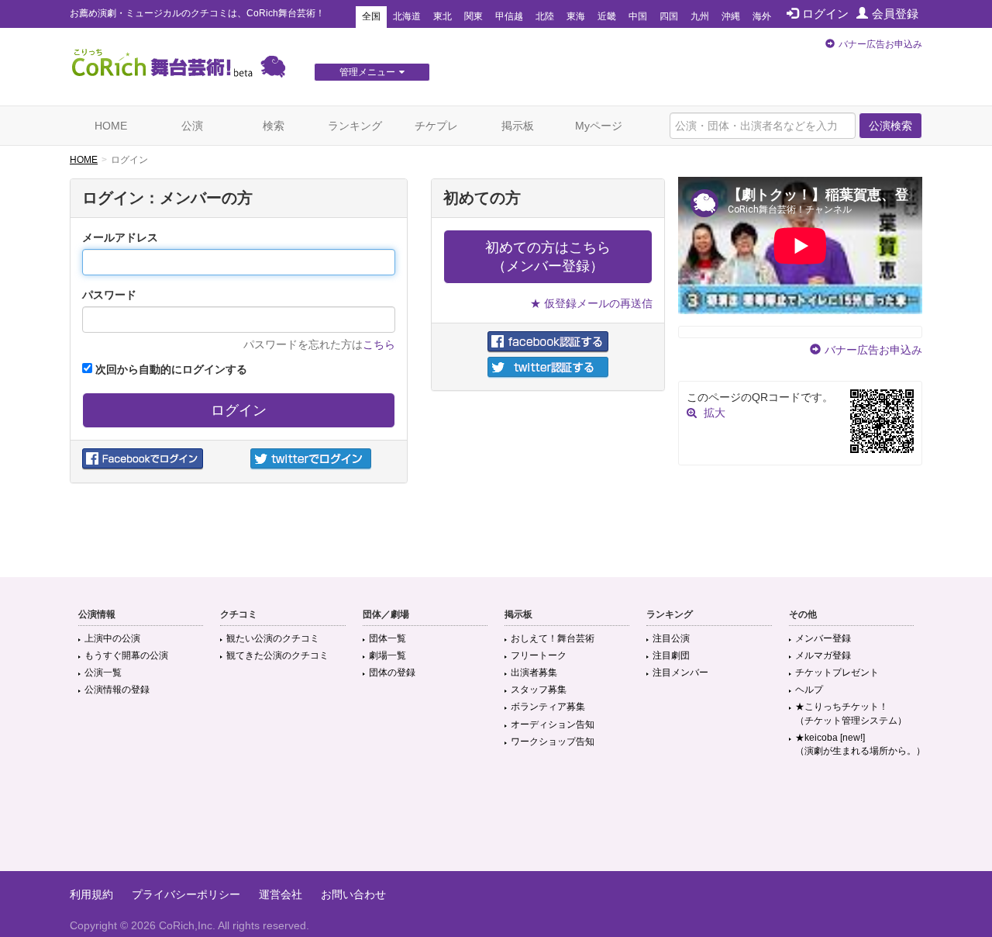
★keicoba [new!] (860, 744)
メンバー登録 (823, 638)
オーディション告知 (552, 724)
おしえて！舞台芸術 (552, 638)
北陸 (545, 16)
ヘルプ (809, 689)
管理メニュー (367, 72)
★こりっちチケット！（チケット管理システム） (851, 713)
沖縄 (731, 16)
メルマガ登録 (823, 655)
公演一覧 (103, 672)
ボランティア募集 (548, 706)
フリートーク (539, 655)
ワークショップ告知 (552, 741)
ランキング (355, 125)
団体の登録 (392, 672)
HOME (111, 125)
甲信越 (509, 16)
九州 (700, 16)
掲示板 (517, 125)
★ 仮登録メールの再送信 (591, 303)
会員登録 (895, 13)
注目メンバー (680, 672)
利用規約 (91, 894)
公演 (192, 125)
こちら (379, 344)
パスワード (109, 295)
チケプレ (436, 125)
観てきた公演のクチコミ (277, 655)
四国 (669, 16)
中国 (638, 16)
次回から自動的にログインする (169, 369)
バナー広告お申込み (880, 44)
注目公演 (671, 638)
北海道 (407, 16)
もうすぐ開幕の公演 (126, 655)
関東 (473, 16)
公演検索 (890, 125)
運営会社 (280, 894)
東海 (576, 16)
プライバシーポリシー (186, 894)
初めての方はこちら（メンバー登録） (548, 257)
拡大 (714, 412)
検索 (273, 125)
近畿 (607, 16)
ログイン (825, 13)
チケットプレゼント (837, 672)
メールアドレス (120, 237)
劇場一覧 (387, 655)
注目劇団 (671, 655)
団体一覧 (387, 638)
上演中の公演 (112, 638)
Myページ (598, 125)
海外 (762, 16)
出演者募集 (534, 672)
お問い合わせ (353, 894)
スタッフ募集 (539, 689)
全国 (371, 16)
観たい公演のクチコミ (272, 638)
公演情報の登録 (117, 689)
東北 (442, 16)
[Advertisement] (496, 821)
